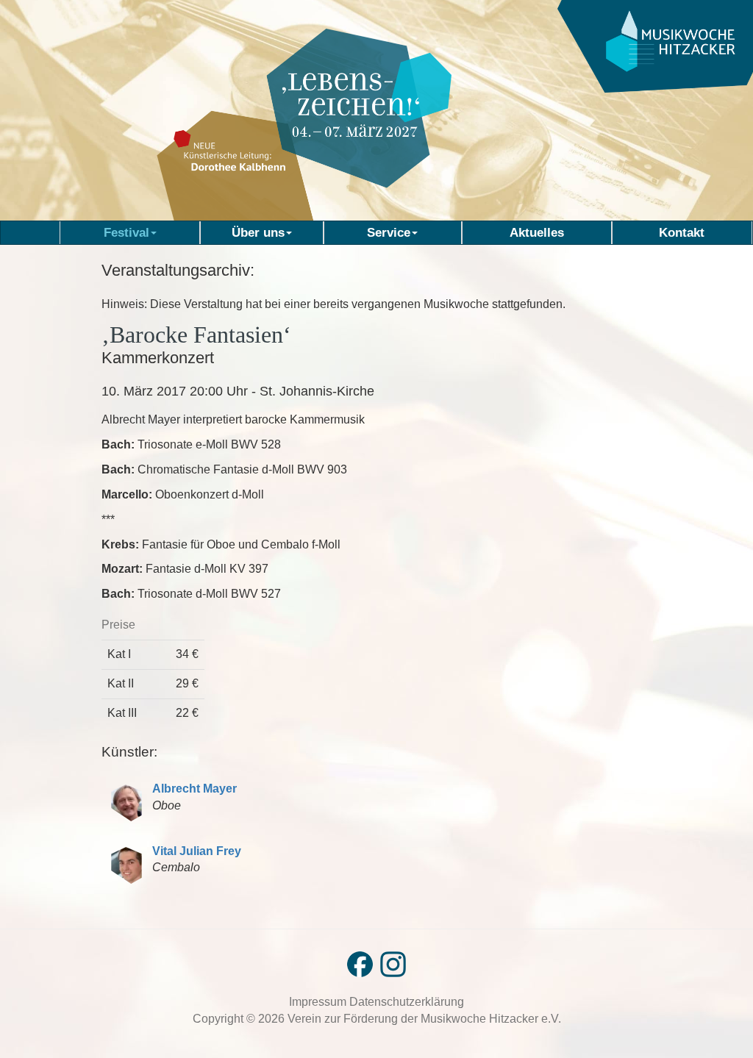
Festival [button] (126, 232)
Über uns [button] (258, 232)
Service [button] (388, 232)
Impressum (319, 1002)
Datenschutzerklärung (406, 1002)
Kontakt (681, 232)
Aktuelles (537, 232)
